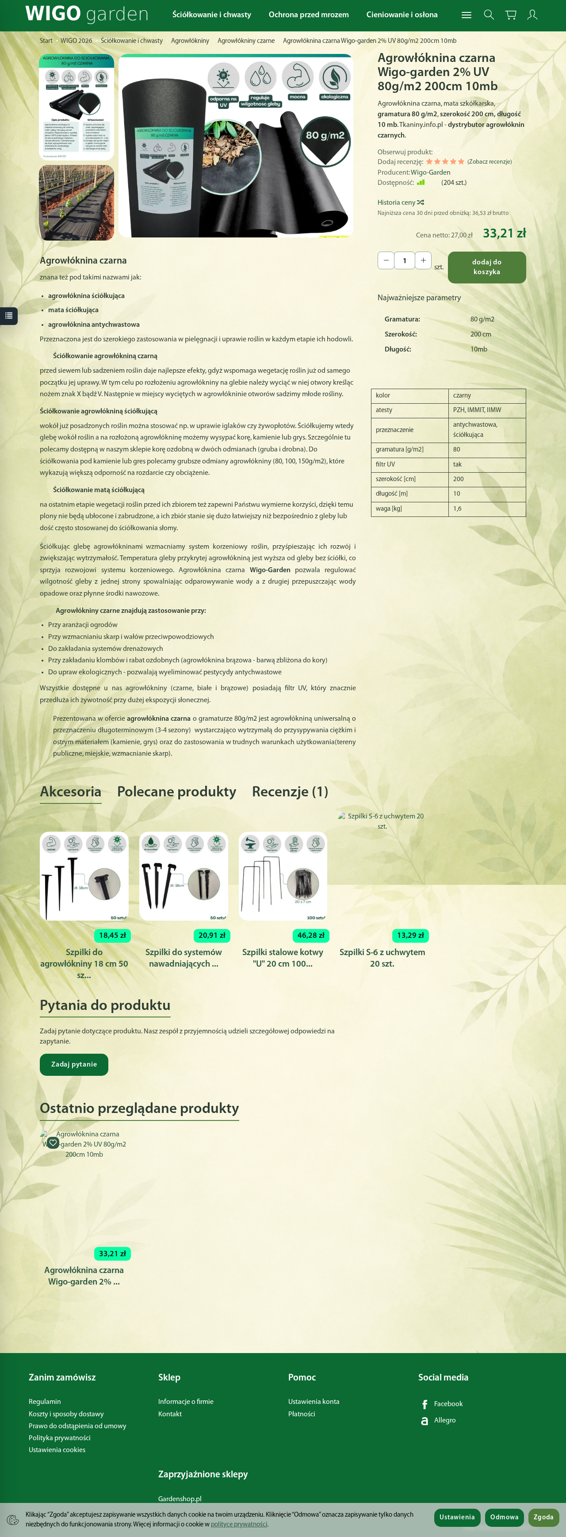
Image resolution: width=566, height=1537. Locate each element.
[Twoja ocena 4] (453, 163)
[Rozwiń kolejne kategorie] (466, 15)
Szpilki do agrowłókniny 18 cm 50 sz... (84, 964)
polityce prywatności (239, 1525)
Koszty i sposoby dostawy (66, 1414)
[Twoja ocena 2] (437, 163)
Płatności (301, 1414)
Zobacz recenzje (489, 162)
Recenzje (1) (290, 792)
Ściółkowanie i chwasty (211, 15)
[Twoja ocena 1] (429, 163)
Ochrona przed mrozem (309, 15)
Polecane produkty (177, 792)
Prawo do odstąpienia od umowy (77, 1426)
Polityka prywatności (60, 1438)
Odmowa (504, 1517)
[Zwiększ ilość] (386, 260)
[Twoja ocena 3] (445, 163)
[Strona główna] (89, 15)
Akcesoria (71, 792)
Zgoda (544, 1517)
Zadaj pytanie (74, 1064)
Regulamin (45, 1402)
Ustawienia (457, 1517)
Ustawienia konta (314, 1402)
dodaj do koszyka (486, 267)
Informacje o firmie (186, 1402)
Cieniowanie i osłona (402, 15)
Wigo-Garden (431, 172)
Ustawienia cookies (57, 1450)
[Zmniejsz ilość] (423, 260)
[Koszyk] (511, 15)
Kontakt (170, 1414)
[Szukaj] (489, 15)
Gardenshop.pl (180, 1499)
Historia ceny (397, 202)
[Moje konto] (532, 15)
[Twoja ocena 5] (461, 163)
